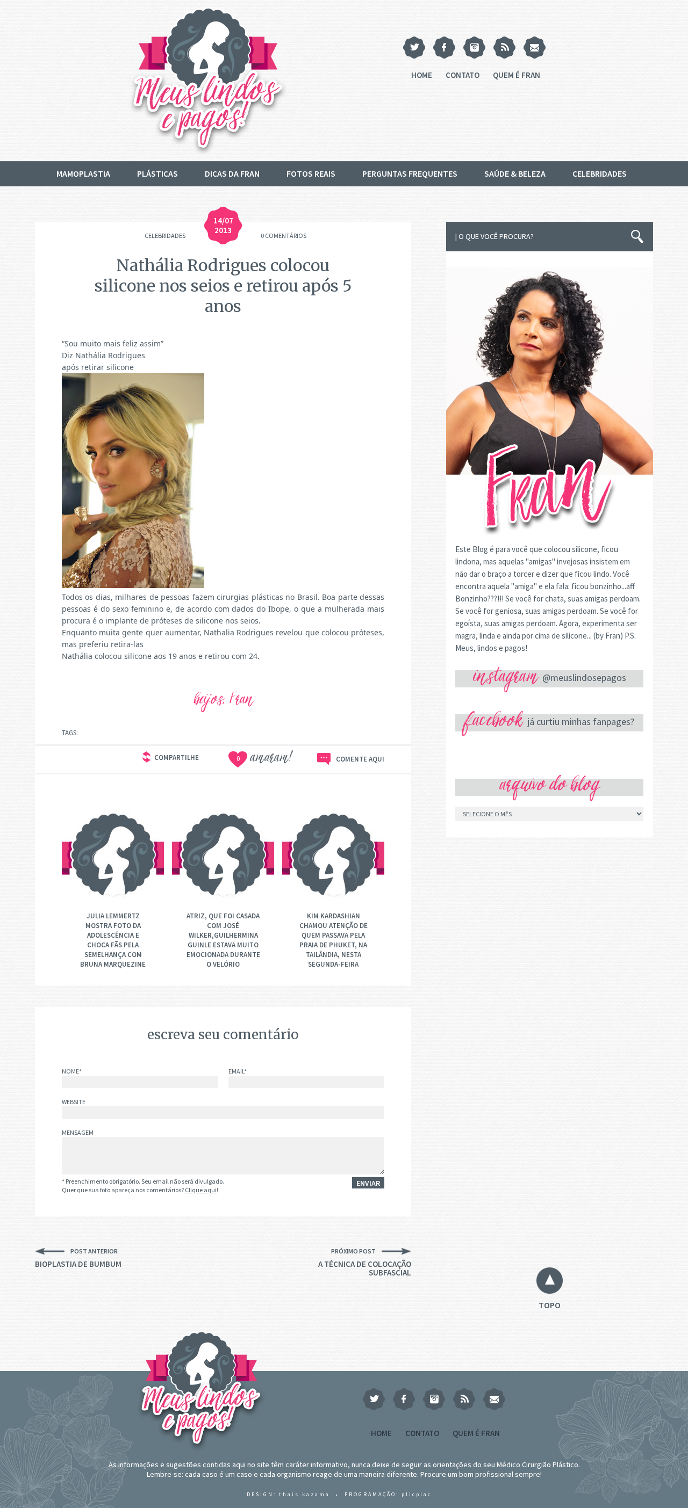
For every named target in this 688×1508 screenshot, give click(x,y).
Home (421, 75)
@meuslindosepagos (584, 677)
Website (73, 1102)
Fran (241, 701)
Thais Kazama (304, 1494)
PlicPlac (417, 1494)
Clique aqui (201, 1190)
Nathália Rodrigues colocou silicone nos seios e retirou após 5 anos (223, 285)
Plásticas (157, 173)
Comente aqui (360, 759)
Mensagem (78, 1132)
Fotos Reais (310, 173)
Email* (237, 1071)
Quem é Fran (516, 75)
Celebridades (599, 173)
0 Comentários (283, 235)
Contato (462, 75)
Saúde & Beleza (515, 173)
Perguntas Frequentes (409, 173)
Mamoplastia (83, 173)
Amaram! (264, 759)
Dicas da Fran (232, 173)
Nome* (72, 1071)
